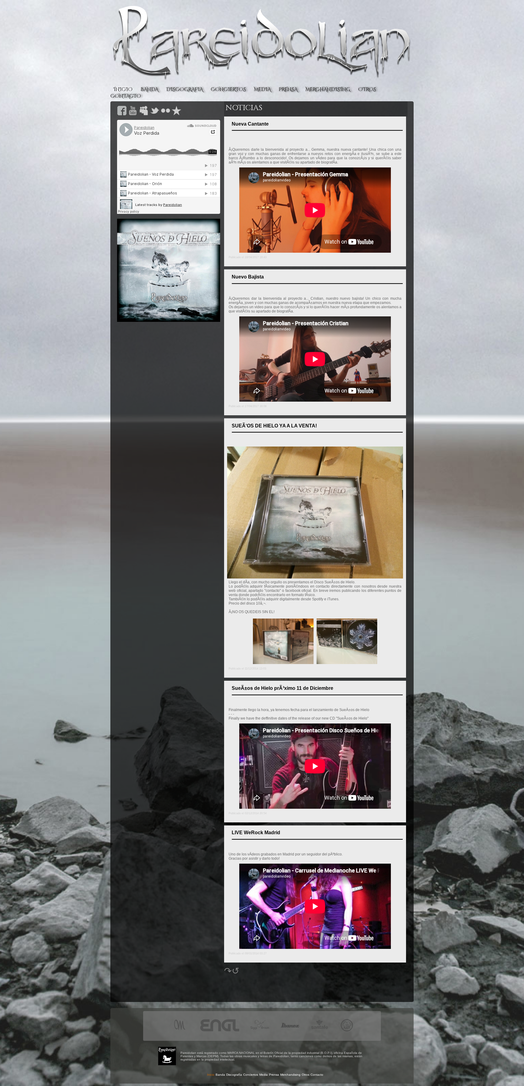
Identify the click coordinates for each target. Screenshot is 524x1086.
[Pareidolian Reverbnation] (176, 113)
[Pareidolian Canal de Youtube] (133, 113)
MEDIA (262, 89)
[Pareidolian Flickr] (165, 113)
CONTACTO (125, 96)
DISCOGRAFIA (184, 89)
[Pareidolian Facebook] (122, 113)
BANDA (149, 89)
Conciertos (250, 1074)
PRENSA (288, 89)
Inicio (210, 1074)
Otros (305, 1074)
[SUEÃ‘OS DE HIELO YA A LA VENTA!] (315, 576)
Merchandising (290, 1074)
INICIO (123, 89)
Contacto (317, 1074)
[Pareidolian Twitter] (155, 113)
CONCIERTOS (228, 89)
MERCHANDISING (327, 89)
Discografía (234, 1074)
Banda (220, 1074)
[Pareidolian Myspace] (144, 113)
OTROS (367, 89)
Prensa (274, 1074)
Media (263, 1074)
